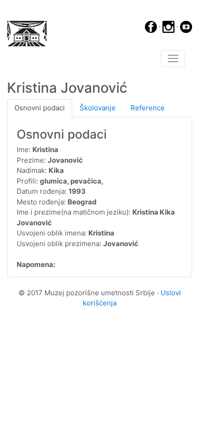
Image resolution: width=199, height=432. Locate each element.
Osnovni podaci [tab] (39, 107)
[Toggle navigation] (173, 59)
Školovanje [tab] (98, 107)
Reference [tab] (148, 107)
